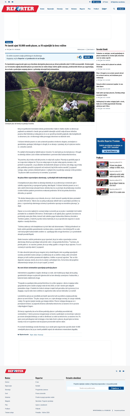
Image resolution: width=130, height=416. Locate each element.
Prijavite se (115, 388)
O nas (37, 382)
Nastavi (87, 57)
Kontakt (37, 386)
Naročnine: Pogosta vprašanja (44, 401)
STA (7, 49)
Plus (89, 9)
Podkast (96, 9)
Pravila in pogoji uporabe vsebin (44, 397)
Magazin (82, 9)
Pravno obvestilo (40, 393)
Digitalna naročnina (118, 2)
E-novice (97, 2)
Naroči (122, 9)
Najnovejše (50, 9)
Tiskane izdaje (104, 9)
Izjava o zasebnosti (41, 405)
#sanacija (40, 335)
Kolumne (74, 9)
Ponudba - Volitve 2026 (42, 412)
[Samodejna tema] (90, 2)
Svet (67, 9)
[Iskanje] (114, 8)
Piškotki (37, 409)
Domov (42, 9)
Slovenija (60, 9)
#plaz (35, 335)
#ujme (31, 335)
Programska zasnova (41, 390)
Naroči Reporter (112, 151)
